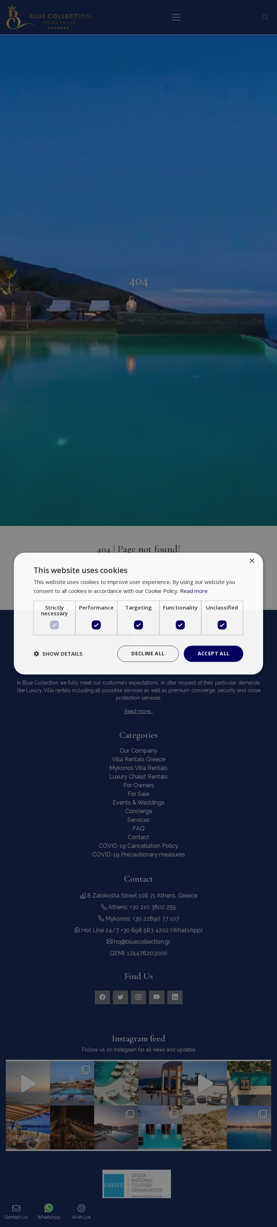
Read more (194, 590)
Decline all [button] (147, 653)
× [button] (251, 561)
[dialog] (138, 613)
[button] (58, 653)
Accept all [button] (214, 653)
